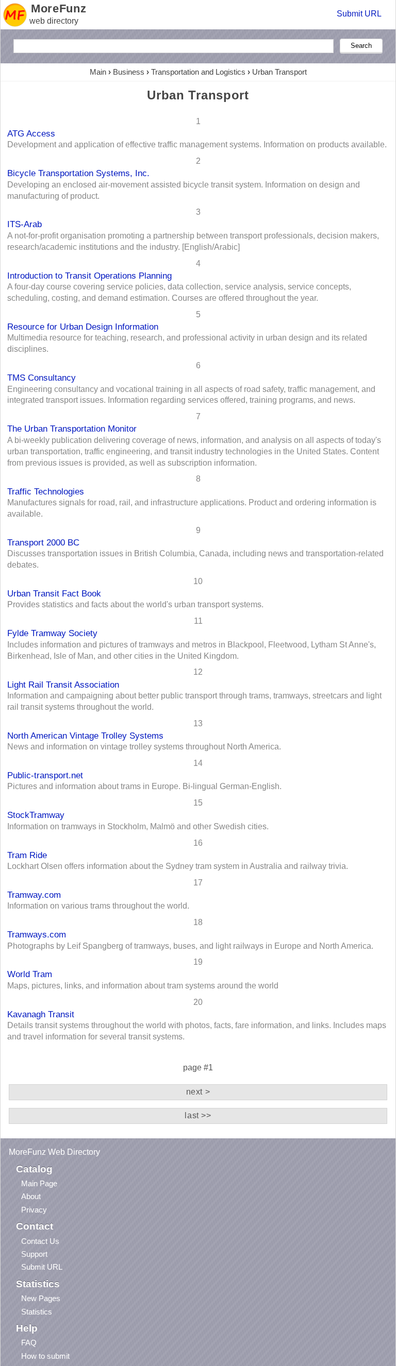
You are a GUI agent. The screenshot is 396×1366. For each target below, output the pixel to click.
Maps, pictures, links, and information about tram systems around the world (142, 985)
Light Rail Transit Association (63, 684)
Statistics (36, 1311)
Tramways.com (36, 934)
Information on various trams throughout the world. (98, 905)
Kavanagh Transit (40, 1014)
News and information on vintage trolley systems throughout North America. (144, 746)
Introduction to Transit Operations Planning (89, 275)
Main (98, 71)
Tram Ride (27, 855)
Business (128, 71)
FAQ (29, 1342)
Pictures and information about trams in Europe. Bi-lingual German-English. (144, 786)
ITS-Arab (24, 224)
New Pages (40, 1298)
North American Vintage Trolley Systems (85, 735)
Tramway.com (34, 895)
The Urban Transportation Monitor (72, 428)
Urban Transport (279, 71)
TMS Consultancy (41, 377)
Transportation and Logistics (198, 71)
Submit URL (359, 13)
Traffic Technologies (45, 491)
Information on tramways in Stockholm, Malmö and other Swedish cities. (138, 826)
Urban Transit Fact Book (54, 593)
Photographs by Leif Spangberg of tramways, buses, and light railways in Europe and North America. (190, 946)
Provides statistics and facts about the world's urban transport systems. (135, 604)
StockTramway (35, 815)
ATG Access (31, 133)
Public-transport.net (45, 775)
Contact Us (40, 1241)
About (31, 1196)
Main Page (39, 1183)
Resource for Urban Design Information (82, 326)
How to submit (45, 1356)
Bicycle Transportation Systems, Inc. (78, 173)
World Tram (29, 974)
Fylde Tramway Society (52, 633)
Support (34, 1254)
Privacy (34, 1209)
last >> (198, 1115)
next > (198, 1091)
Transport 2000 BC (43, 542)
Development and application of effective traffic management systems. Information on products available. (197, 144)
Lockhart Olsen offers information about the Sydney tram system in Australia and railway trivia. (177, 866)
